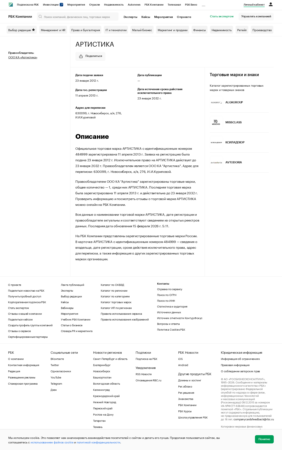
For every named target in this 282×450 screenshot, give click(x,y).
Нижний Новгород (104, 402)
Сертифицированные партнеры (28, 336)
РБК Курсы (184, 411)
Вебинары (67, 307)
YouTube (56, 377)
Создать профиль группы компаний (30, 325)
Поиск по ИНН (166, 300)
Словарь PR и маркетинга (76, 331)
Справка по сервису (169, 289)
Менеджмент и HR (53, 29)
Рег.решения (186, 392)
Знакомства (185, 398)
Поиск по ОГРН (166, 294)
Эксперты (130, 17)
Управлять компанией (256, 16)
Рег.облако (185, 386)
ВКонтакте (57, 358)
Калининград (101, 389)
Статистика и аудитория (172, 306)
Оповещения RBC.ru (148, 380)
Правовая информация (235, 365)
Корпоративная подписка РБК (27, 302)
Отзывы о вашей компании (25, 313)
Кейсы (145, 17)
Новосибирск (101, 371)
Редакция (14, 371)
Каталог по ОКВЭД (112, 284)
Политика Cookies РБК (171, 329)
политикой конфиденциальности (98, 442)
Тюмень (97, 426)
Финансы (199, 29)
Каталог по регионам (114, 290)
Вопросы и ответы (168, 323)
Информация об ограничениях (240, 358)
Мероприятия (76, 4)
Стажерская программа (23, 383)
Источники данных (169, 312)
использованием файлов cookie (52, 442)
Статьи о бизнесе (71, 325)
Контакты (163, 283)
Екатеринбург (102, 365)
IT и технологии (115, 29)
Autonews (134, 4)
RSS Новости (144, 374)
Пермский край (102, 408)
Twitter (55, 365)
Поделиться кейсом (20, 319)
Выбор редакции (19, 29)
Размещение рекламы (21, 377)
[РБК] (11, 4)
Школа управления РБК (192, 417)
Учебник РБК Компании (75, 319)
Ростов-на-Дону (103, 414)
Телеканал (174, 4)
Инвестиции (51, 4)
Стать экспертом (221, 16)
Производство (262, 29)
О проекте (184, 17)
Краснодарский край (106, 395)
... (203, 4)
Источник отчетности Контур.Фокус (180, 318)
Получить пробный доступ (24, 296)
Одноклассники (61, 371)
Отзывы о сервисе (19, 331)
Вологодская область (106, 383)
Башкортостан (102, 377)
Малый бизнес (142, 29)
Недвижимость (114, 4)
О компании (16, 358)
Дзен (54, 389)
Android (183, 365)
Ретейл (242, 29)
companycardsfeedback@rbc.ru (253, 419)
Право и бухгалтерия (85, 29)
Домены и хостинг (189, 380)
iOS (180, 358)
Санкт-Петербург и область (110, 358)
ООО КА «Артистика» (22, 57)
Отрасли (94, 4)
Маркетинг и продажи (172, 29)
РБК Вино (191, 4)
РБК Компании (154, 4)
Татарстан (99, 420)
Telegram (56, 383)
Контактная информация (23, 365)
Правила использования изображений (125, 319)
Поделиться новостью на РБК (26, 290)
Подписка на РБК (28, 4)
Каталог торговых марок (116, 302)
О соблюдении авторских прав (240, 371)
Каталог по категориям (115, 296)
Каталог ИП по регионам (116, 307)
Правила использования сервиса (121, 313)
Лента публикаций (72, 284)
